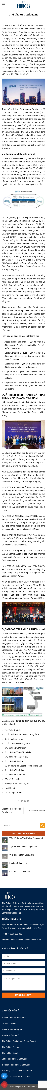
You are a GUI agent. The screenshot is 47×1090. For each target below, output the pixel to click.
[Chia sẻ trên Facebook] (19, 801)
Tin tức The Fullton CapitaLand (16, 1077)
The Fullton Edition (10, 1047)
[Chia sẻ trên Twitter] (22, 801)
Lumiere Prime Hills (36, 810)
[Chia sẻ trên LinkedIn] (28, 801)
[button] (3, 4)
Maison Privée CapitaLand (14, 1018)
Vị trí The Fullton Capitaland (21, 855)
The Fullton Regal (10, 1053)
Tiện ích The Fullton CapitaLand (16, 1065)
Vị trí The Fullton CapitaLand (14, 1059)
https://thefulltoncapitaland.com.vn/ (26, 940)
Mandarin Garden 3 (10, 1035)
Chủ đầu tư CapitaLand (19, 872)
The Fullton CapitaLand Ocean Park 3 (19, 1041)
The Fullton (32, 1087)
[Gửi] (42, 825)
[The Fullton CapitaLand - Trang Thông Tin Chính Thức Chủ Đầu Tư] (23, 4)
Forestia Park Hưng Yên (13, 1029)
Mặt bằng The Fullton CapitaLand (17, 1071)
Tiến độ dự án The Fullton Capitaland (26, 838)
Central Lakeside (9, 1023)
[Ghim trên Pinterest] (25, 801)
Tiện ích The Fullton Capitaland (23, 847)
